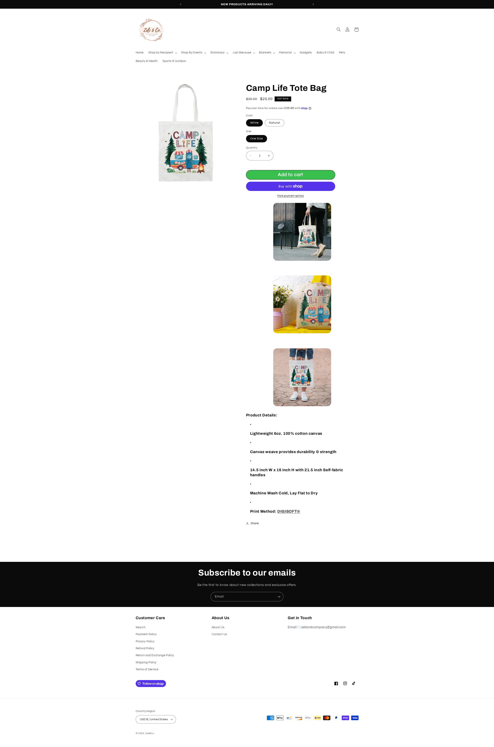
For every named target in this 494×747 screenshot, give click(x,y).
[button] (162, 53)
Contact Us (219, 634)
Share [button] (255, 523)
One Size (256, 138)
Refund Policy (145, 648)
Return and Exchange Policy (155, 655)
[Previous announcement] (181, 4)
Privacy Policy (145, 641)
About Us (218, 627)
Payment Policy (146, 634)
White (254, 122)
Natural (274, 122)
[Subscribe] (278, 596)
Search (140, 627)
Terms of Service (147, 669)
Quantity (251, 147)
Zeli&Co (149, 733)
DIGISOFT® (288, 511)
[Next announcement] (313, 4)
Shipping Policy (146, 662)
